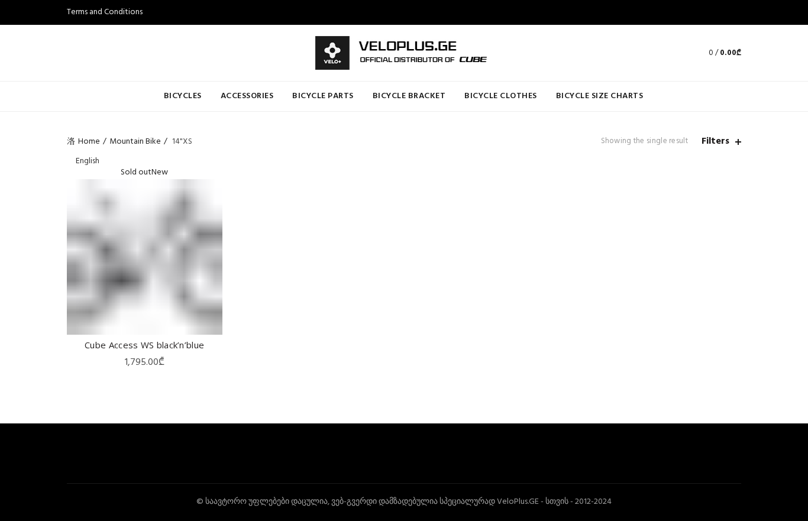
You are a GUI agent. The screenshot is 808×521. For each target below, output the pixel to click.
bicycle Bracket (409, 96)
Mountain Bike (135, 141)
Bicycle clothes (500, 96)
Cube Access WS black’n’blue (144, 345)
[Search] (671, 53)
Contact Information (103, 37)
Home (89, 141)
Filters (715, 141)
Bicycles (183, 96)
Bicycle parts (323, 96)
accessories (247, 96)
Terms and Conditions (105, 12)
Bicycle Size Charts (600, 96)
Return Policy (90, 62)
